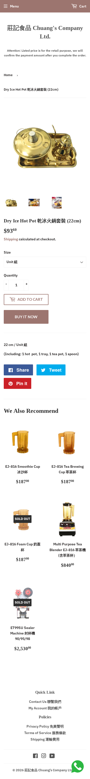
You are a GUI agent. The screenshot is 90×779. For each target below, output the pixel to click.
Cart (82, 6)
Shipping (11, 239)
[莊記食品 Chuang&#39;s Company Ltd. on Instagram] (43, 756)
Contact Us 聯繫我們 (45, 701)
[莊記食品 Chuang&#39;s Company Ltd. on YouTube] (52, 756)
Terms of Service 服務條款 (45, 733)
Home (8, 75)
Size (7, 252)
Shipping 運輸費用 (45, 739)
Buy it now (26, 316)
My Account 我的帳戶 (45, 708)
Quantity (11, 275)
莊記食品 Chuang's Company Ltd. (45, 32)
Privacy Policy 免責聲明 (45, 726)
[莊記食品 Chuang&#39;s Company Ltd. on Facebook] (35, 756)
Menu (14, 6)
